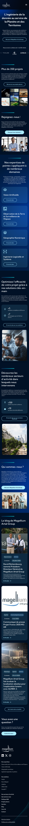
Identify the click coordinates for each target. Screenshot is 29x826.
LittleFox (3, 784)
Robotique (7, 671)
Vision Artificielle (5, 767)
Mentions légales (5, 819)
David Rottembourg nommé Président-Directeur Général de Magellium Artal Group (13, 568)
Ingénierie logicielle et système (9, 771)
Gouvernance (7, 557)
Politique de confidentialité (8, 822)
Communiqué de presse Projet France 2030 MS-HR (14, 624)
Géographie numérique (7, 769)
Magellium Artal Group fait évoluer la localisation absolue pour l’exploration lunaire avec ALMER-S (14, 684)
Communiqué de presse (17, 615)
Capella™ (3, 789)
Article (16, 557)
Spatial (6, 615)
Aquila (3, 779)
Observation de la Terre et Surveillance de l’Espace (14, 764)
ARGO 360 (4, 786)
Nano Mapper (5, 782)
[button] (26, 4)
